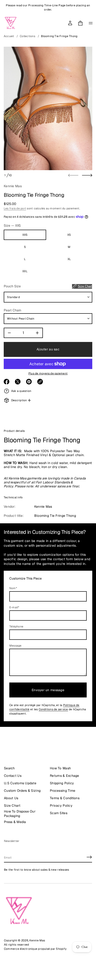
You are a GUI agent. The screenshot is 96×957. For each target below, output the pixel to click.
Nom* (13, 588)
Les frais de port (15, 208)
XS (69, 235)
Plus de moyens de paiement (48, 373)
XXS (25, 235)
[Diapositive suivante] (87, 175)
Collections (27, 36)
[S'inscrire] (89, 857)
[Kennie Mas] (10, 23)
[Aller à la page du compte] (70, 23)
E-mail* (14, 607)
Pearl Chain (12, 310)
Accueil (9, 36)
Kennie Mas (13, 186)
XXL (24, 271)
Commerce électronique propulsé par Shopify (35, 949)
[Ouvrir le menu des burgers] (90, 23)
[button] (80, 23)
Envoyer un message (48, 690)
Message (15, 645)
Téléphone (16, 626)
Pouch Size (48, 286)
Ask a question (21, 391)
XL (69, 259)
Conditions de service (53, 709)
